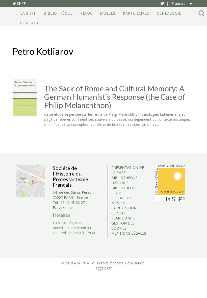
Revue (86, 13)
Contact (29, 22)
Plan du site (123, 218)
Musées (107, 13)
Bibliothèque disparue (124, 180)
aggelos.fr (103, 268)
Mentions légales (128, 233)
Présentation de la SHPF (127, 170)
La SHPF (28, 13)
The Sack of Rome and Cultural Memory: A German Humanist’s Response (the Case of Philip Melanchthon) (114, 96)
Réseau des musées (121, 200)
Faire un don (124, 208)
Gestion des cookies (123, 226)
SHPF (21, 3)
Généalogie (169, 13)
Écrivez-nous (63, 207)
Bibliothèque (58, 13)
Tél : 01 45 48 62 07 (69, 202)
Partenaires (136, 13)
